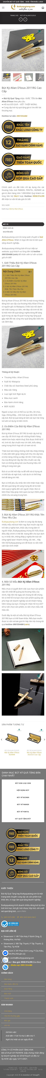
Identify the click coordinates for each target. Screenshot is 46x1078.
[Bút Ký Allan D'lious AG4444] (12, 738)
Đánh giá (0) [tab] (8, 228)
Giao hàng (8, 989)
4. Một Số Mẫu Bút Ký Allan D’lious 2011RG (15, 293)
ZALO (16, 196)
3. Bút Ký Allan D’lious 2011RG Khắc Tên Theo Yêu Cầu (16, 287)
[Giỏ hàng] (43, 7)
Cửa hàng (8, 1011)
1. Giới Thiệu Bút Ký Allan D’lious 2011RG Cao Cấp (17, 276)
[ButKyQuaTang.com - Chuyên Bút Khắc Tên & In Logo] (23, 7)
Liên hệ (7, 1025)
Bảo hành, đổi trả (11, 984)
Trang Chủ (12, 1068)
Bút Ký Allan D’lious (28, 15)
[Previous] (5, 50)
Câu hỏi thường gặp (12, 1016)
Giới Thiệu (23, 1068)
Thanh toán (8, 998)
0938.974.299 (38, 196)
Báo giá (7, 1020)
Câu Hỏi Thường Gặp (28, 1069)
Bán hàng (8, 979)
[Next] (40, 50)
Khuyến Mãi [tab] (8, 232)
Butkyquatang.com (10, 521)
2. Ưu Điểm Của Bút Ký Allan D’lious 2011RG (16, 282)
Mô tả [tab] (5, 224)
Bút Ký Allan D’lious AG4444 (11, 753)
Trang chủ (14, 15)
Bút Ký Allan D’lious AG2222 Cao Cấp (34, 753)
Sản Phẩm (33, 1068)
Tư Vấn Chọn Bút (10, 1069)
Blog (40, 1069)
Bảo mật (7, 993)
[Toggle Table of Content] (28, 272)
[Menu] (3, 7)
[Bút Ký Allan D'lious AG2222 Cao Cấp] (34, 738)
